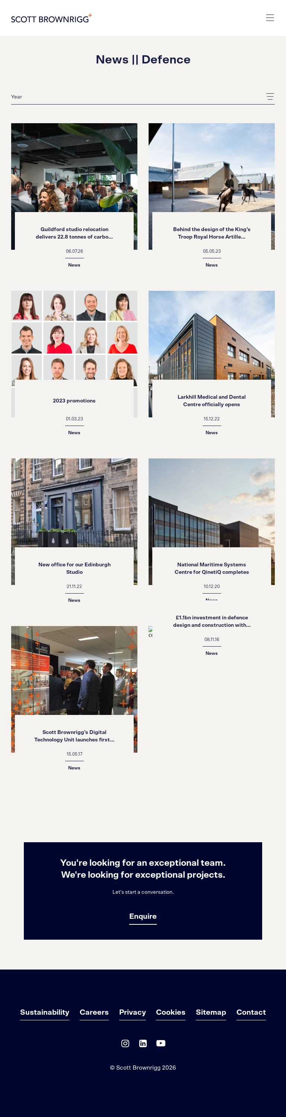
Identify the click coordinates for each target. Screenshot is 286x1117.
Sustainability (44, 1012)
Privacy (132, 1012)
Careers (94, 1012)
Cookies (170, 1012)
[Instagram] (125, 1045)
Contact (251, 1012)
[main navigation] (270, 17)
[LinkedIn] (143, 1045)
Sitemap (211, 1012)
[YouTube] (160, 1045)
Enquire (143, 916)
